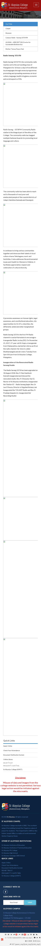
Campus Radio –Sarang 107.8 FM (17, 38)
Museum (8, 33)
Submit (30, 902)
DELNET (5, 763)
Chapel (8, 28)
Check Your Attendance (11, 750)
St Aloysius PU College (9, 850)
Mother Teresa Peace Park (15, 49)
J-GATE (13, 766)
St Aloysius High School (10, 853)
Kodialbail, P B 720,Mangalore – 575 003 (16, 918)
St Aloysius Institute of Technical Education (17, 848)
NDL (18, 766)
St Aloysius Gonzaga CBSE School (13, 856)
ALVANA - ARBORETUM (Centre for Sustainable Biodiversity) (18, 43)
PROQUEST (6, 766)
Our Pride (8, 24)
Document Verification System (13, 755)
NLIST (11, 763)
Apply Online (7, 746)
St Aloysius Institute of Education (13, 845)
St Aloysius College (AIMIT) (12, 769)
